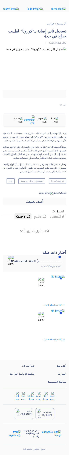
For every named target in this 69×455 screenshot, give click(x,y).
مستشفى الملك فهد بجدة (32, 181)
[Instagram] (38, 396)
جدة (10, 181)
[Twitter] (45, 396)
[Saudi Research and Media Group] (14, 433)
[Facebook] (52, 396)
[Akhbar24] (50, 433)
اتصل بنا (62, 374)
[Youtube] (31, 396)
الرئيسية (61, 23)
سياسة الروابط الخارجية (22, 374)
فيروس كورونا (57, 181)
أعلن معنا (61, 366)
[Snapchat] (17, 396)
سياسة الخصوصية (57, 382)
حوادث (50, 23)
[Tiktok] (23, 396)
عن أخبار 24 (28, 366)
